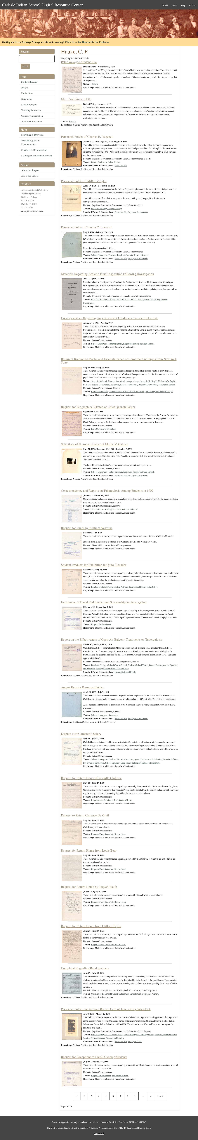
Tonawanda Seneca (166, 384)
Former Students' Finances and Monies (107, 1038)
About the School (29, 175)
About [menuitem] (174, 5)
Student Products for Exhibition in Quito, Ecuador (93, 564)
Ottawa (94, 83)
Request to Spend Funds (125, 671)
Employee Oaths (135, 1041)
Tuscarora (115, 384)
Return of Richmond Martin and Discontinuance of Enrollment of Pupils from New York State (119, 361)
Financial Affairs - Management (135, 299)
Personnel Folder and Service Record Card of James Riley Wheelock (106, 1009)
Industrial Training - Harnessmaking (106, 208)
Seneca (136, 381)
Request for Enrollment (101, 624)
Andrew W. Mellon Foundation (115, 1122)
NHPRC (142, 1122)
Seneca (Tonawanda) (101, 384)
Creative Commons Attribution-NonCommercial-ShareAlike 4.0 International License (108, 1127)
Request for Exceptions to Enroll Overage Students (94, 1057)
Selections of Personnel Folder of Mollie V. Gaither (94, 444)
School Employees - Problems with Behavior (142, 759)
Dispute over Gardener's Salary (81, 733)
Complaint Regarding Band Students (85, 968)
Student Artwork (121, 586)
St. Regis (87, 384)
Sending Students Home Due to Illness (121, 509)
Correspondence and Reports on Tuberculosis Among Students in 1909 (107, 490)
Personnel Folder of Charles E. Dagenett (87, 136)
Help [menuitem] (183, 5)
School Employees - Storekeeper (105, 714)
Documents (26, 98)
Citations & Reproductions (34, 150)
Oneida (119, 381)
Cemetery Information (32, 115)
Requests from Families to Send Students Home (111, 800)
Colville (72, 121)
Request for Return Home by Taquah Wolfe (89, 886)
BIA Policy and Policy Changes (159, 391)
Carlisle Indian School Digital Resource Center (42, 5)
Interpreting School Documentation (30, 142)
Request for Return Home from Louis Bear (89, 850)
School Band (135, 993)
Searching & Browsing (32, 134)
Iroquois (94, 381)
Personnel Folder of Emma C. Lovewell (86, 227)
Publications (27, 93)
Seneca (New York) (128, 384)
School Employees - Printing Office (139, 1034)
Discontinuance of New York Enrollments (127, 391)
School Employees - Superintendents (106, 343)
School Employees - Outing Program (106, 471)
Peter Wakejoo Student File (79, 62)
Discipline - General (150, 993)
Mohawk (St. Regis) (166, 381)
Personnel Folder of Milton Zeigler (84, 181)
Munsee (111, 381)
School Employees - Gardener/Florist (106, 759)
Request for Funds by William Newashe (86, 528)
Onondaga (127, 381)
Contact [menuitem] (192, 5)
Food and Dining (98, 665)
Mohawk (103, 381)
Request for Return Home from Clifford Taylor (91, 926)
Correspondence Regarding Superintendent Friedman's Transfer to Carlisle (109, 318)
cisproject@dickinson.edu (32, 210)
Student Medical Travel (137, 665)
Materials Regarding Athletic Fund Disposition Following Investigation (107, 274)
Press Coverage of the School (103, 428)
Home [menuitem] (165, 5)
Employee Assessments (138, 212)
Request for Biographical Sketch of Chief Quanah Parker (98, 407)
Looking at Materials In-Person (36, 155)
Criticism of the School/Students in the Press (110, 993)
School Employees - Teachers (103, 255)
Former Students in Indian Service (105, 162)
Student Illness (97, 509)
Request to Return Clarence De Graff (85, 815)
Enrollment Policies (99, 391)
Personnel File (121, 165)
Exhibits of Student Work (102, 586)
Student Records (29, 81)
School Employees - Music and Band (107, 1034)
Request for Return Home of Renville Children (91, 778)
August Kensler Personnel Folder (82, 687)
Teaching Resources (31, 110)
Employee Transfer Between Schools (132, 255)
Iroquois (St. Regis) (148, 381)
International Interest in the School (143, 586)
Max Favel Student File (76, 99)
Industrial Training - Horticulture (146, 762)
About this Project (30, 170)
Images (24, 87)
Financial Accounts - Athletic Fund (106, 299)
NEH (131, 1122)
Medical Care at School (117, 665)
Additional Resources (31, 121)
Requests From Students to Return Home (108, 834)
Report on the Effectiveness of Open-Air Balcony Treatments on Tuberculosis (111, 639)
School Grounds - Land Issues (118, 762)
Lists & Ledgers (29, 104)
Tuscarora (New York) (147, 384)
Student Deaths (155, 665)
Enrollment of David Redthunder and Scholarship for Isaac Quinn (103, 602)
